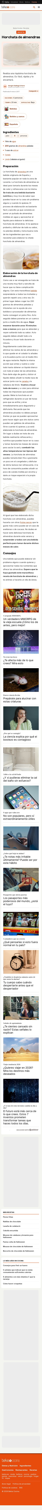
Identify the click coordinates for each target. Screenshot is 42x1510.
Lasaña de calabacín (11, 1226)
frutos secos (26, 522)
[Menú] (39, 7)
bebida (34, 290)
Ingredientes (25, 1466)
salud (20, 1476)
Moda (21, 2)
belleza (19, 1474)
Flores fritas (8, 1217)
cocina (26, 1474)
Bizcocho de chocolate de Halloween (18, 1251)
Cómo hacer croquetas (12, 1284)
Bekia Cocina (17, 28)
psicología (28, 1476)
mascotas (12, 1476)
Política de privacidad (21, 1484)
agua (14, 141)
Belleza (27, 2)
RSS (20, 1488)
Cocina (34, 2)
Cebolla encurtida (10, 1231)
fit (3, 1478)
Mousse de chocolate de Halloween (18, 1246)
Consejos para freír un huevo (15, 1265)
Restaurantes (22, 1470)
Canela (7, 155)
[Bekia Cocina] (8, 7)
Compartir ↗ (33, 91)
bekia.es (5, 1474)
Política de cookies (9, 1488)
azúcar (15, 150)
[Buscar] (34, 7)
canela (25, 381)
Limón (7, 159)
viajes (7, 1478)
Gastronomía (7, 1470)
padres (33, 1474)
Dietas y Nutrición (10, 1466)
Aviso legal (6, 1484)
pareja (4, 1476)
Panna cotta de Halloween (14, 1242)
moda (12, 1474)
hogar (36, 1476)
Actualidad (14, 2)
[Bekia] (5, 2)
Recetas (26, 28)
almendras (22, 146)
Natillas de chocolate (12, 1222)
